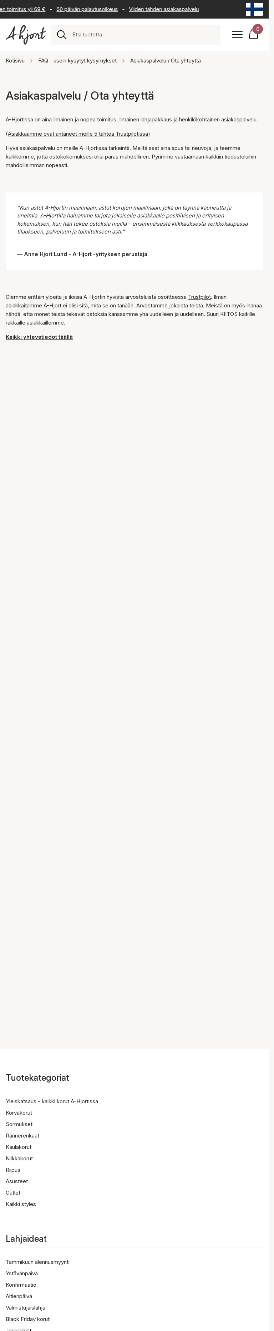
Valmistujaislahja (25, 1307)
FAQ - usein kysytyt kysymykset (77, 60)
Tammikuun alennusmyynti (38, 1262)
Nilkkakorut (19, 1158)
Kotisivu (15, 60)
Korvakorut (19, 1112)
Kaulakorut (18, 1147)
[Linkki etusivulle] (26, 35)
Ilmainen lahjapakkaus (145, 119)
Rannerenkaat (22, 1135)
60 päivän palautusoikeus (84, 9)
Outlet (13, 1192)
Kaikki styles (21, 1204)
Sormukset (19, 1124)
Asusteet (17, 1181)
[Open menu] (237, 34)
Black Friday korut (28, 1319)
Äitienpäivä (19, 1296)
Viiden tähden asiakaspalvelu (161, 9)
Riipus (13, 1169)
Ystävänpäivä (22, 1273)
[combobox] (143, 35)
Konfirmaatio (21, 1284)
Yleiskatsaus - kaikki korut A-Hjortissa (52, 1101)
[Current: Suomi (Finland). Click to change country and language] (254, 9)
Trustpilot (199, 296)
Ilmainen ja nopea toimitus (84, 119)
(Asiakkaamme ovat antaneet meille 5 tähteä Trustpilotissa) (78, 133)
